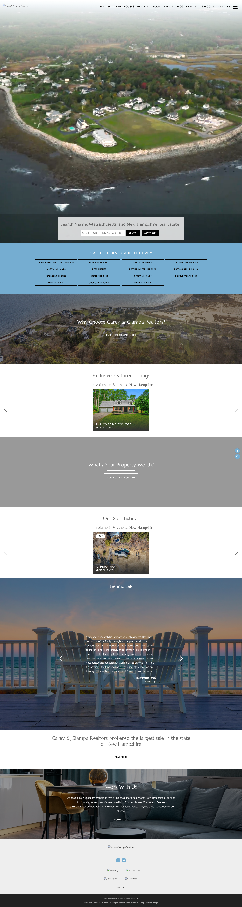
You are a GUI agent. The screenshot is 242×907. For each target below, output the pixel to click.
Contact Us (121, 819)
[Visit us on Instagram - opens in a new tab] (237, 456)
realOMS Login (140, 903)
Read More (121, 757)
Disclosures (121, 887)
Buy (102, 6)
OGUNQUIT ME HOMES (99, 283)
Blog (179, 6)
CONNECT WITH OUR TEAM (121, 477)
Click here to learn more (121, 335)
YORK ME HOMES (55, 283)
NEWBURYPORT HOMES (186, 276)
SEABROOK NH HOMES (56, 276)
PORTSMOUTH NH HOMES (186, 269)
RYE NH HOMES (99, 269)
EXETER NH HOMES (99, 276)
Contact (192, 6)
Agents (168, 6)
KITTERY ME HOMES (143, 276)
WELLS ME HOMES (142, 283)
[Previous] (5, 409)
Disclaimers (130, 903)
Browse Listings (152, 903)
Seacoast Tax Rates (216, 6)
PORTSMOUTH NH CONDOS (186, 262)
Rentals (143, 6)
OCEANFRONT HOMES (99, 262)
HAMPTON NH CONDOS (142, 262)
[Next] (236, 409)
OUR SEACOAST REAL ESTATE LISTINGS (56, 262)
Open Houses (125, 6)
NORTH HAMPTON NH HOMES (142, 269)
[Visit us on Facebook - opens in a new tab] (237, 450)
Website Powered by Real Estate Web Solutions (121, 898)
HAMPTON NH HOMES (56, 269)
